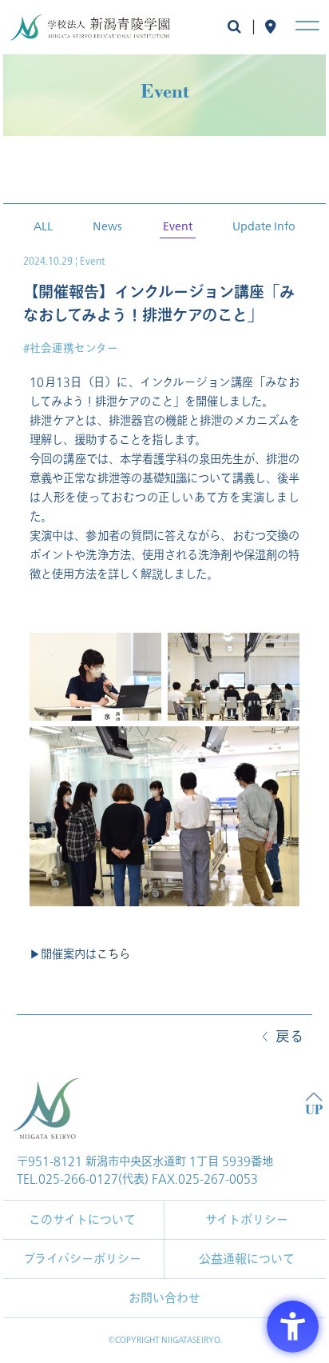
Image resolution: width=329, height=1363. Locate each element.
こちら (113, 954)
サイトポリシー (246, 1220)
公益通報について (247, 1259)
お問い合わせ (164, 1298)
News (107, 226)
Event (177, 226)
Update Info (263, 226)
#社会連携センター (70, 348)
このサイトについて (82, 1220)
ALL (43, 226)
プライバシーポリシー (82, 1259)
